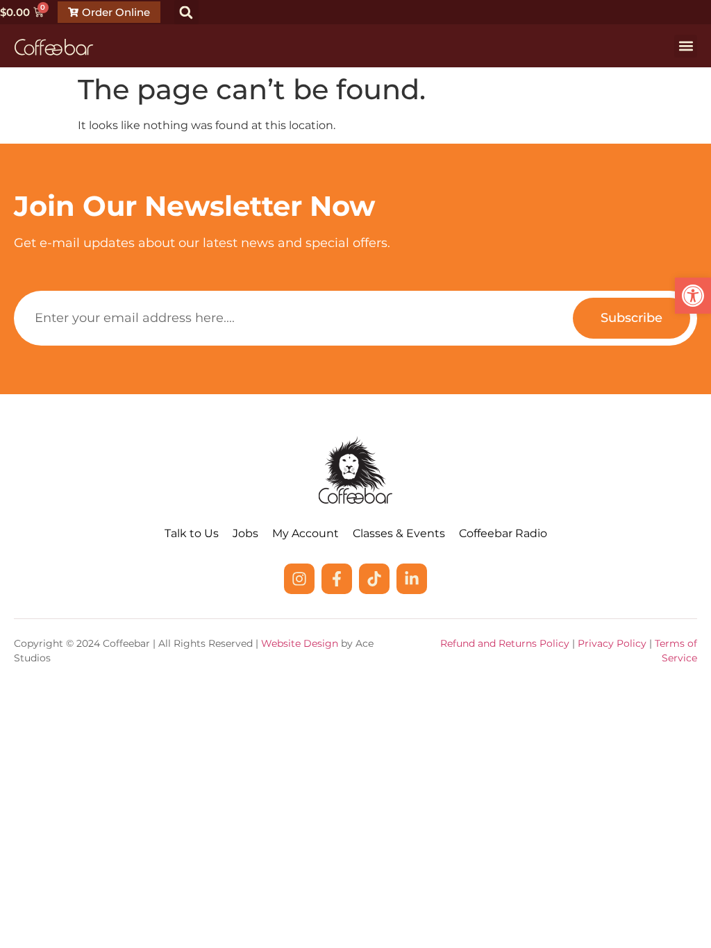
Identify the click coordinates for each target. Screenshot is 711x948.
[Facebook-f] (336, 579)
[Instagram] (299, 579)
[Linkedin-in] (411, 579)
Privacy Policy (612, 643)
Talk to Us (192, 533)
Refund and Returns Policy (504, 643)
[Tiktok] (374, 579)
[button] (693, 296)
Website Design (299, 643)
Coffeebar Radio (503, 533)
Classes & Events (399, 533)
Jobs (245, 533)
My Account (305, 533)
